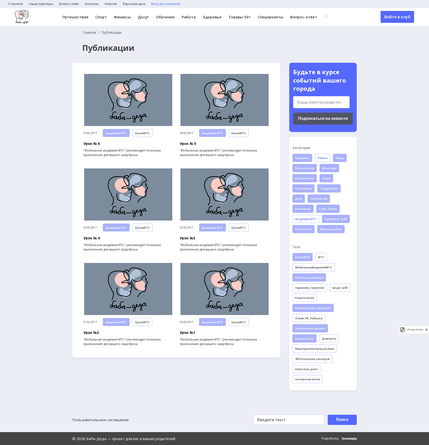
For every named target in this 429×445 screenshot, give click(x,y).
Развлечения (304, 178)
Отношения (303, 188)
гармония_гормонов (309, 287)
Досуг (143, 17)
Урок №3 (187, 238)
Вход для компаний (165, 3)
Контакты (92, 3)
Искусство (329, 168)
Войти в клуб (397, 17)
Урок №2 (91, 332)
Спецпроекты (270, 17)
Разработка (330, 438)
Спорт (101, 17)
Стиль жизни (328, 209)
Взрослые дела (134, 3)
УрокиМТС (142, 133)
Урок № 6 (91, 143)
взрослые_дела (306, 369)
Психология (303, 229)
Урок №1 (187, 332)
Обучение (165, 17)
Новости (111, 3)
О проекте (15, 3)
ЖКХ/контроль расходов (312, 359)
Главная (89, 32)
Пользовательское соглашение (100, 419)
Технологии (318, 198)
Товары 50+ (239, 17)
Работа (189, 17)
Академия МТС (116, 133)
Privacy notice (415, 329)
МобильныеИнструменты (313, 308)
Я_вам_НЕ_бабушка (308, 318)
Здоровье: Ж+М (336, 219)
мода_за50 (340, 287)
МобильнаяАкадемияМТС (313, 267)
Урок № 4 (91, 238)
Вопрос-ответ (69, 3)
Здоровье (212, 17)
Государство (329, 188)
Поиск (342, 419)
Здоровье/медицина (310, 328)
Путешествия (75, 17)
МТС (321, 257)
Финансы (122, 17)
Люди (340, 158)
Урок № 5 (188, 143)
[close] (427, 329)
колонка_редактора (309, 277)
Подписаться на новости (323, 118)
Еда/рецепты (304, 338)
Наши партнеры (41, 3)
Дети (298, 198)
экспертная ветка (307, 379)
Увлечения (303, 209)
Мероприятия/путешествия (314, 348)
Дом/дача (329, 338)
